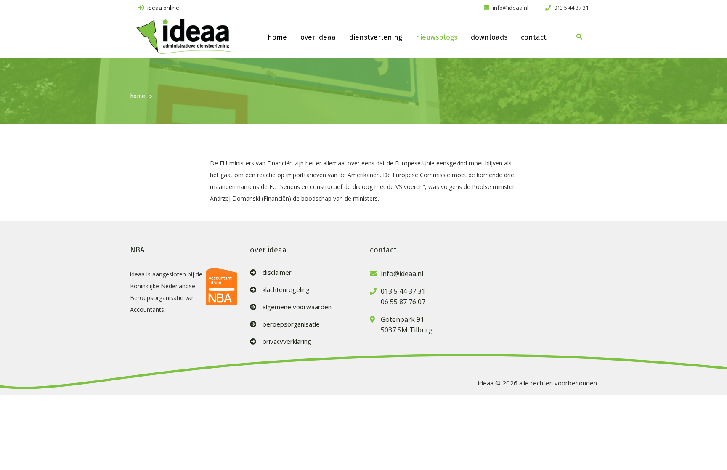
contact (534, 37)
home (277, 37)
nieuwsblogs (436, 37)
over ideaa (318, 37)
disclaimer (277, 272)
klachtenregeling (286, 290)
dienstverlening (375, 37)
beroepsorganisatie (291, 324)
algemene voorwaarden (297, 307)
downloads (489, 37)
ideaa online (162, 7)
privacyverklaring (287, 341)
